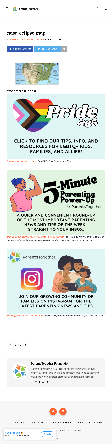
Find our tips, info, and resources (22, 160)
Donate (98, 422)
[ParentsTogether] (25, 9)
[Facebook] (53, 411)
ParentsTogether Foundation (27, 39)
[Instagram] (63, 411)
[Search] (104, 9)
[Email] (5, 88)
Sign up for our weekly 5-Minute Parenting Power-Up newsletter (36, 236)
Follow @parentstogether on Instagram (25, 315)
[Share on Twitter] (5, 80)
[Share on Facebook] (5, 73)
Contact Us (83, 422)
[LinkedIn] (20, 345)
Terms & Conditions (61, 422)
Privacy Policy (37, 422)
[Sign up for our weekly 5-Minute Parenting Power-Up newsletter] (56, 126)
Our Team (19, 422)
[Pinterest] (25, 345)
